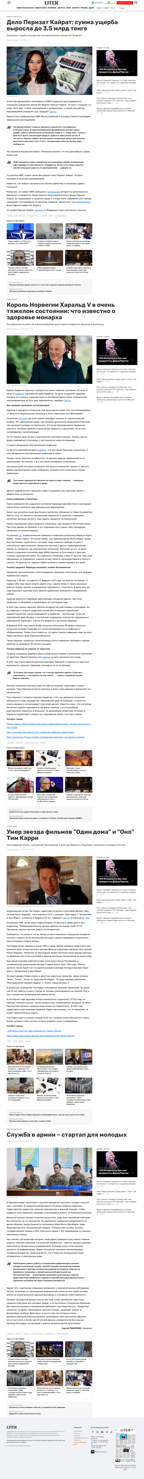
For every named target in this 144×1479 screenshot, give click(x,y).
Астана (10, 216)
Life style (61, 8)
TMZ (87, 918)
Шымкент (11, 1334)
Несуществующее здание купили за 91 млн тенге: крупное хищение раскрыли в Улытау (45, 285)
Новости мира (41, 8)
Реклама (77, 1433)
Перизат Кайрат (60, 216)
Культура (75, 8)
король (43, 742)
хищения (44, 216)
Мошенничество (33, 216)
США (9, 1041)
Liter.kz (67, 400)
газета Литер (50, 1334)
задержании (53, 192)
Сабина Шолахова (13, 329)
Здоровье (11, 742)
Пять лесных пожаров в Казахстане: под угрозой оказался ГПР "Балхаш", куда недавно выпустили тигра (116, 100)
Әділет (91, 8)
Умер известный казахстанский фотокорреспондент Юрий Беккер (40, 1036)
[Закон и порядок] (97, 3)
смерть (28, 1041)
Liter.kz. (53, 111)
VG (20, 535)
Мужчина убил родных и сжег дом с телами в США (30, 1121)
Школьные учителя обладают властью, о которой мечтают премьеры (37, 1407)
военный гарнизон (37, 1334)
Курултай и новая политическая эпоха (25, 1414)
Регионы (84, 8)
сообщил (19, 394)
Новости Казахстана (25, 8)
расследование (20, 216)
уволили (38, 210)
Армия (19, 1334)
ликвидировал (83, 202)
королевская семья (31, 742)
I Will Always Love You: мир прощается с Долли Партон (113, 70)
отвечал (46, 657)
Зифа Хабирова (12, 40)
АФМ (50, 216)
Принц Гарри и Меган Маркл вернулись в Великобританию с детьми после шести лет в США (46, 1115)
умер (15, 1041)
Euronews (23, 418)
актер (21, 1041)
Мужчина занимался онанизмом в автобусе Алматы (30, 291)
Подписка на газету (125, 3)
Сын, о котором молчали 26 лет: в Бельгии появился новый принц (40, 732)
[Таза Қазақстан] (110, 3)
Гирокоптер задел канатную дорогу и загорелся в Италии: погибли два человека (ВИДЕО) (45, 818)
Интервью (52, 8)
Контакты (77, 1440)
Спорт (68, 8)
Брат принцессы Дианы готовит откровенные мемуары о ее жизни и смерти (46, 737)
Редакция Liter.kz (13, 1141)
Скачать (117, 1465)
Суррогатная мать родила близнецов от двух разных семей (33, 812)
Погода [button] (122, 8)
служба (26, 1334)
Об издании (78, 1431)
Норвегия (20, 742)
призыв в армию (62, 1334)
